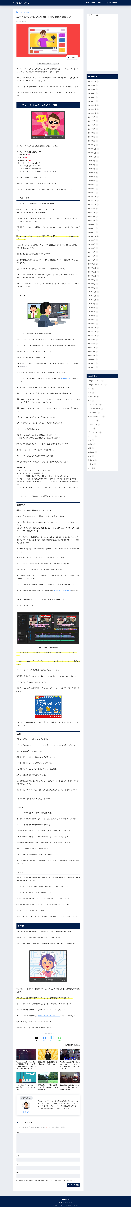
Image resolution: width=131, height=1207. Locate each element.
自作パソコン (65, 378)
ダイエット (93, 420)
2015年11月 (93, 296)
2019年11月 (93, 153)
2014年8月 (92, 343)
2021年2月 (92, 101)
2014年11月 (93, 331)
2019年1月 (92, 192)
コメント (20, 1132)
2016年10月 (93, 276)
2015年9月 (92, 304)
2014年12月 (93, 327)
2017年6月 (92, 248)
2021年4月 (92, 93)
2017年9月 (92, 240)
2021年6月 (92, 85)
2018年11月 (93, 200)
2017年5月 (92, 252)
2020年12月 (93, 105)
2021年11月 (93, 81)
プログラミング (94, 432)
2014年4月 (92, 355)
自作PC (91, 464)
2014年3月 (92, 359)
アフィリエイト (94, 404)
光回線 (91, 444)
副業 (90, 448)
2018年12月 (93, 196)
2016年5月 (92, 288)
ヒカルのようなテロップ (62, 590)
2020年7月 (92, 121)
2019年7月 (92, 169)
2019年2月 (92, 188)
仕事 (90, 440)
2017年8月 (92, 244)
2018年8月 (92, 208)
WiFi (91, 392)
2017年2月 (92, 260)
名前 (18, 1156)
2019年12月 (93, 149)
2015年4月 (92, 316)
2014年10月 (93, 335)
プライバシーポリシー (65, 1202)
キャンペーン (93, 412)
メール (19, 1164)
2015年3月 (92, 319)
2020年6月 (92, 125)
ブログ (91, 428)
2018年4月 (92, 220)
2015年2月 (92, 323)
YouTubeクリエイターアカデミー (49, 1016)
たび (90, 400)
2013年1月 (92, 367)
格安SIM (92, 460)
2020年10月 (93, 113)
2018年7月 (92, 212)
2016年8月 (92, 284)
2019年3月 (92, 184)
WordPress (93, 396)
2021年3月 (92, 97)
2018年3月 (92, 224)
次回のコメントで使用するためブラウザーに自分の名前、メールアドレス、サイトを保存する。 (47, 1180)
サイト (18, 1173)
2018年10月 (93, 204)
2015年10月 (93, 300)
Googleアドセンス (95, 381)
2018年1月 (92, 232)
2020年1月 (92, 145)
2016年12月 (93, 268)
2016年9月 (92, 280)
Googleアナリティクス (97, 385)
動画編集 (77, 1045)
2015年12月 (93, 292)
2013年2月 (92, 363)
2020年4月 (92, 133)
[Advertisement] (100, 43)
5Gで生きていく (21, 3)
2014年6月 (92, 351)
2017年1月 (92, 264)
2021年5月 (92, 89)
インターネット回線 (110, 2)
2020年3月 (92, 137)
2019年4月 (92, 181)
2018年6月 (92, 216)
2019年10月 (93, 157)
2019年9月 (92, 161)
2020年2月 (92, 141)
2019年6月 (92, 173)
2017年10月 (93, 236)
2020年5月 (92, 129)
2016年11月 (93, 272)
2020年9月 (92, 117)
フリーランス (93, 424)
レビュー (92, 436)
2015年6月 (92, 312)
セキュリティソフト (96, 416)
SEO (91, 389)
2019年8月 (92, 165)
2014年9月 (92, 339)
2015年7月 (92, 308)
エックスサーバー (95, 408)
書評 (90, 456)
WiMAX (100, 2)
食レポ (91, 468)
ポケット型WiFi (91, 2)
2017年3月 (92, 256)
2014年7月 (92, 347)
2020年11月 (93, 109)
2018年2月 (92, 228)
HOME (67, 1200)
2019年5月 (92, 177)
